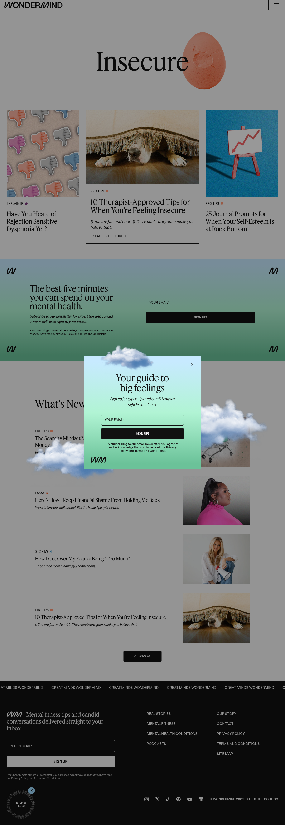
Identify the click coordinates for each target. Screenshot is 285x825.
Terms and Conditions (150, 450)
